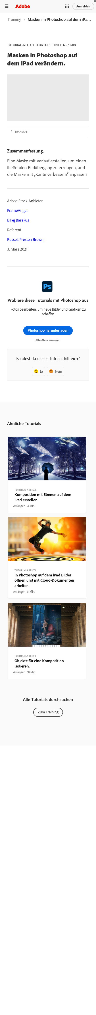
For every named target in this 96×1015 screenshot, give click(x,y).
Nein (58, 371)
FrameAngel (17, 210)
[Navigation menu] (6, 6)
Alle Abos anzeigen (48, 340)
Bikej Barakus (18, 220)
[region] (47, 475)
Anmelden (83, 6)
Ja (41, 371)
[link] (14, 20)
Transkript (22, 131)
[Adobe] (22, 6)
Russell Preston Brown (25, 239)
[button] (67, 6)
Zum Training (48, 712)
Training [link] (14, 19)
